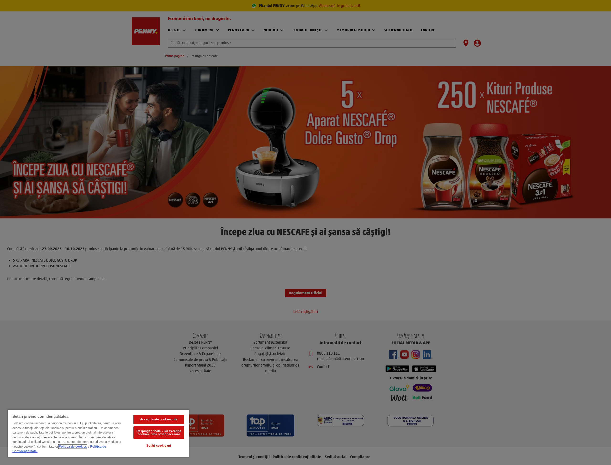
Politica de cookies (73, 446)
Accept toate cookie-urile (158, 419)
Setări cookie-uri (158, 445)
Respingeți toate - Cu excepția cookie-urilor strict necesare (159, 432)
